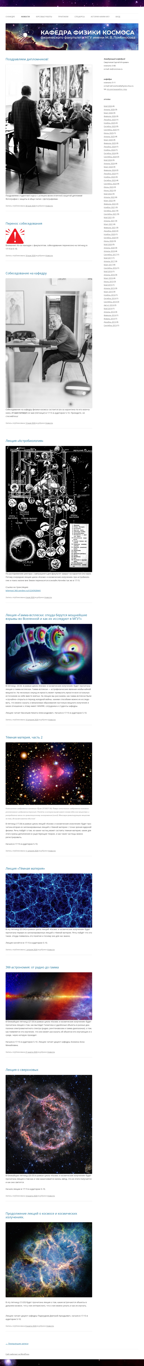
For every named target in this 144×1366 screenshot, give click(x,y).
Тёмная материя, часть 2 (24, 737)
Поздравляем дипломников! (27, 59)
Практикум (63, 16)
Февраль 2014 (110, 315)
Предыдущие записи (17, 1343)
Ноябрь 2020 (109, 234)
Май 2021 (108, 217)
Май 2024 (108, 160)
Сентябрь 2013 (110, 325)
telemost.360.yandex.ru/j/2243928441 (23, 590)
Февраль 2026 (110, 116)
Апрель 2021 (109, 221)
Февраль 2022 (110, 204)
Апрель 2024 (109, 163)
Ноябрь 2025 (109, 123)
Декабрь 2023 (110, 173)
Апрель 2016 (109, 275)
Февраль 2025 (110, 143)
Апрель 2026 (109, 109)
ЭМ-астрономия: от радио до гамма (32, 967)
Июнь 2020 (108, 241)
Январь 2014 (109, 318)
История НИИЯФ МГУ (100, 16)
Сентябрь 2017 (110, 254)
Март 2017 (108, 264)
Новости (25, 16)
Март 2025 (108, 140)
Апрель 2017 (109, 261)
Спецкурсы (80, 16)
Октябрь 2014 (110, 298)
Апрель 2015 (109, 288)
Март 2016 (108, 278)
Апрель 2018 (109, 251)
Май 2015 (108, 285)
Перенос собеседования (24, 223)
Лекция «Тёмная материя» (25, 868)
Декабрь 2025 (110, 119)
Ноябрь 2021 (109, 207)
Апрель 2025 (109, 136)
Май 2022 (108, 194)
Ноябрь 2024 (109, 150)
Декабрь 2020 (110, 231)
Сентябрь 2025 (110, 129)
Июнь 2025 (108, 133)
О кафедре (10, 16)
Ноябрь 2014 (109, 295)
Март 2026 (108, 113)
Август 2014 (109, 305)
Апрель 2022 (109, 197)
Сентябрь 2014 (110, 301)
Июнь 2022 (108, 190)
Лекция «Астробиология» (24, 441)
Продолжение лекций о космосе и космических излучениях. (41, 1215)
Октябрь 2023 (110, 180)
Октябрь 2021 (110, 210)
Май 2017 (108, 258)
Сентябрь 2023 (110, 183)
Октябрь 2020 (110, 237)
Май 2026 (108, 106)
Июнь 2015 (108, 281)
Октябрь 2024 (110, 153)
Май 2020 (108, 244)
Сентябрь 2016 (110, 268)
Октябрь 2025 (110, 126)
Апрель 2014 (109, 312)
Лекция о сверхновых (22, 1069)
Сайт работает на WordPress (17, 1354)
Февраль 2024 (110, 170)
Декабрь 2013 (110, 322)
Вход (118, 16)
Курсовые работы (44, 16)
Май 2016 (108, 271)
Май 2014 (108, 308)
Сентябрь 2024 (110, 156)
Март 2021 (108, 224)
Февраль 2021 (110, 227)
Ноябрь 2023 (109, 177)
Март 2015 (108, 291)
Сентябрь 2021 (110, 214)
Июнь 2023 (108, 187)
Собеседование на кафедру (26, 273)
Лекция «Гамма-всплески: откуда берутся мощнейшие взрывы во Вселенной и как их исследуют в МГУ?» (46, 617)
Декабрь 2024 (110, 146)
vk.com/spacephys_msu (117, 89)
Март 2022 (108, 200)
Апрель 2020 (109, 248)
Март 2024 (108, 167)
